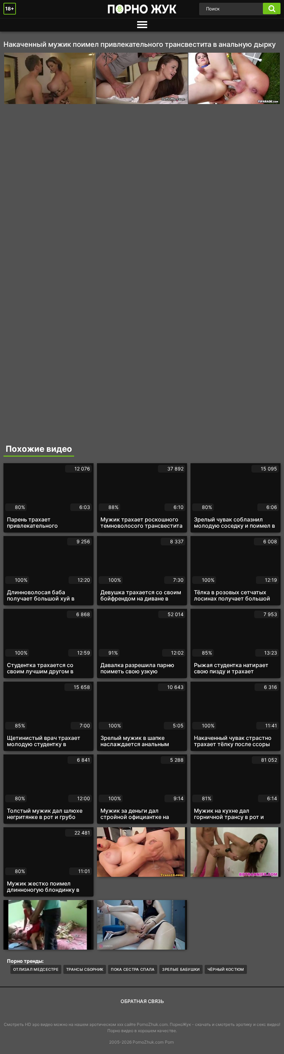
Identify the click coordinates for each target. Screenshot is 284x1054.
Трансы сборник (84, 969)
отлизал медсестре (36, 969)
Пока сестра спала (132, 969)
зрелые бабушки (180, 969)
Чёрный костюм (225, 969)
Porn (169, 1042)
